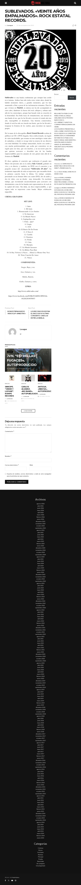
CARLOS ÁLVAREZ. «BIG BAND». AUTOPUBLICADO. (29, 390)
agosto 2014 (40, 822)
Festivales (40, 852)
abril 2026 (41, 512)
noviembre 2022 (41, 603)
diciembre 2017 (40, 734)
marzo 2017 (40, 754)
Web (31, 465)
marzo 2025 (40, 541)
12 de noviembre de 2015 (25, 25)
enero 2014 (40, 838)
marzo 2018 (40, 727)
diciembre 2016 (40, 760)
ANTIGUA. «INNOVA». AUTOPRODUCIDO (46, 389)
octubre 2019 (40, 685)
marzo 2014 (40, 833)
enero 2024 (40, 572)
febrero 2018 (40, 729)
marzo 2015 (40, 807)
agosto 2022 (40, 610)
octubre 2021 (40, 632)
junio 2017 (40, 747)
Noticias (40, 854)
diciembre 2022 (40, 601)
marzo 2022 (40, 621)
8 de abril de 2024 (44, 396)
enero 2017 (40, 758)
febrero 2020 (40, 676)
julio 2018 (40, 718)
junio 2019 (40, 694)
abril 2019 (41, 698)
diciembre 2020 (40, 654)
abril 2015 (41, 804)
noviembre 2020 (41, 656)
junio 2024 (40, 561)
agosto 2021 (40, 636)
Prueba (40, 859)
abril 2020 (41, 672)
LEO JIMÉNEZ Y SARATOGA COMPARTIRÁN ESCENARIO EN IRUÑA (64, 124)
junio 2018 (40, 720)
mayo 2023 (40, 590)
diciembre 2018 (40, 707)
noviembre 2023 (41, 577)
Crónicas (40, 848)
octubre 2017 (40, 738)
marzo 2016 (40, 780)
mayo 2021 (40, 643)
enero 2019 (40, 705)
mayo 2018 (40, 723)
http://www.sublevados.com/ (28, 291)
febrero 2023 (40, 596)
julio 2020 (40, 665)
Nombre (8, 456)
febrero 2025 (40, 543)
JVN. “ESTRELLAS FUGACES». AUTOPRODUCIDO (22, 360)
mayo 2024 (40, 563)
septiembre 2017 (40, 740)
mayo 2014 (40, 829)
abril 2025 (41, 539)
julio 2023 (40, 585)
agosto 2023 (40, 583)
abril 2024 (41, 565)
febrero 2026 (40, 517)
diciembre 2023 (40, 574)
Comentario (9, 431)
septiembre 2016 (40, 767)
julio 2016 (40, 771)
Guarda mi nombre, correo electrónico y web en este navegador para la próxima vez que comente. (29, 475)
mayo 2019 (40, 696)
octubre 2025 (40, 526)
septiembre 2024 (40, 554)
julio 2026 (40, 506)
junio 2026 (40, 508)
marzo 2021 (40, 647)
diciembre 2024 (40, 548)
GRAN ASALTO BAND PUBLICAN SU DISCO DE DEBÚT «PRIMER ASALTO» (64, 166)
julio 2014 (40, 824)
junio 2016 (40, 773)
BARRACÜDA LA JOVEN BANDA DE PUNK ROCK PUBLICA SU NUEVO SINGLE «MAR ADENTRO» (65, 138)
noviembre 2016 (41, 762)
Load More (28, 410)
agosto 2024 (40, 557)
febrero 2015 (40, 809)
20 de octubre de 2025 (23, 368)
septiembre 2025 (40, 528)
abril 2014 (41, 831)
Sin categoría (41, 863)
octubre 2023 (40, 579)
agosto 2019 (40, 689)
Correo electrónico (12, 465)
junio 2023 (40, 588)
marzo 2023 (40, 594)
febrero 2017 (40, 756)
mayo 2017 (40, 749)
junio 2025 (40, 534)
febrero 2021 (40, 650)
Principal (40, 857)
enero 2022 (40, 625)
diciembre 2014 (40, 813)
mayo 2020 (40, 669)
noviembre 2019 (41, 683)
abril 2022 (41, 619)
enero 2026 (40, 519)
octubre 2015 (40, 791)
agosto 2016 (40, 769)
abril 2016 (41, 778)
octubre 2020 (40, 658)
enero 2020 (40, 678)
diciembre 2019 (40, 681)
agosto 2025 (40, 530)
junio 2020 (40, 667)
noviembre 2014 (41, 816)
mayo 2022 (40, 616)
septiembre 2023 (40, 581)
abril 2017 (41, 751)
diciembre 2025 (40, 521)
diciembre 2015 (40, 787)
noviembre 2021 (41, 630)
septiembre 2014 (40, 820)
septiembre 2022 (40, 607)
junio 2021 (40, 641)
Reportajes (40, 861)
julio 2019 (40, 692)
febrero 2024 (40, 570)
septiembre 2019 (40, 687)
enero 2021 (40, 652)
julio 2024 (40, 559)
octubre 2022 (40, 605)
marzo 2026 (40, 515)
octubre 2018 (40, 712)
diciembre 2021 (40, 627)
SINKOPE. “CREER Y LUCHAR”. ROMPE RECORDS (9, 391)
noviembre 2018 (41, 709)
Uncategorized (40, 866)
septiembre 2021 (40, 634)
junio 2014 (40, 827)
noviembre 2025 (41, 523)
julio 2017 (40, 745)
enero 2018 (40, 731)
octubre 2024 (40, 552)
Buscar (56, 94)
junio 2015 (40, 800)
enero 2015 (40, 811)
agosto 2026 (40, 503)
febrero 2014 (40, 835)
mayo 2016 (40, 776)
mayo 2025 (40, 537)
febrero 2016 (40, 782)
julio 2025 (40, 532)
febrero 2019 (40, 703)
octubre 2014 (40, 818)
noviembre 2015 (41, 789)
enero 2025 (40, 546)
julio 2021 (40, 638)
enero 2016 (40, 785)
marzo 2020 (40, 674)
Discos (10, 351)
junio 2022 (40, 614)
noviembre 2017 (41, 736)
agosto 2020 (40, 663)
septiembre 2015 (40, 793)
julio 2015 (40, 798)
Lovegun (10, 25)
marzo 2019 (40, 701)
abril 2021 (41, 645)
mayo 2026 (40, 510)
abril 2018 (41, 725)
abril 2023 (41, 592)
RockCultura (16, 877)
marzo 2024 (40, 568)
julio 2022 (40, 612)
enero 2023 (40, 599)
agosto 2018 (40, 716)
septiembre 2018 (40, 714)
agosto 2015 (40, 796)
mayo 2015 (40, 802)
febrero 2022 (40, 623)
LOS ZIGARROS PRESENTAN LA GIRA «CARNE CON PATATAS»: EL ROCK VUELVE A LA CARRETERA (65, 131)
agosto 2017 (40, 742)
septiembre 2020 (40, 661)
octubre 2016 (40, 765)
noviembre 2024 (41, 550)
